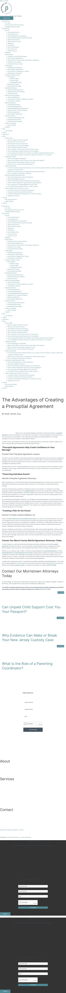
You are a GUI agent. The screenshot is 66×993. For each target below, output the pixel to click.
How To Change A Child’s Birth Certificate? (19, 173)
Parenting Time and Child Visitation (17, 56)
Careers (5, 197)
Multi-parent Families (13, 84)
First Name (25, 699)
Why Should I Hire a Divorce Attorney (18, 143)
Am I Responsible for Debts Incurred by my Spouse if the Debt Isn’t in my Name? (30, 155)
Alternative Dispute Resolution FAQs (15, 175)
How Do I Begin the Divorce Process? (18, 140)
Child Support (9, 65)
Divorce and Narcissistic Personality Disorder (20, 37)
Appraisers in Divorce (13, 195)
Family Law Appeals (10, 123)
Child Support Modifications (15, 69)
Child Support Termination (15, 73)
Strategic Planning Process (12, 26)
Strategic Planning (5, 769)
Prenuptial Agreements (14, 104)
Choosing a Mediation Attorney (16, 179)
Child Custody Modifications (15, 58)
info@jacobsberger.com (6, 826)
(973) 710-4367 (7, 825)
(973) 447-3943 (15, 16)
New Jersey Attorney (11, 199)
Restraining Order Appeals (15, 121)
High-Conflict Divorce (14, 39)
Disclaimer (32, 831)
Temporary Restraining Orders (16, 117)
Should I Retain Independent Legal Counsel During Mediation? (24, 182)
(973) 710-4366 (51, 565)
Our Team (8, 23)
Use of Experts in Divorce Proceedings (18, 145)
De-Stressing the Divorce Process (14, 25)
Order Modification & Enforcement (17, 36)
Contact (5, 203)
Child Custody (9, 54)
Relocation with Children (14, 62)
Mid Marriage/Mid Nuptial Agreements (18, 108)
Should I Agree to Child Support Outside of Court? (21, 162)
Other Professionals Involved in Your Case (16, 188)
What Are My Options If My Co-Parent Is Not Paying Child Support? (26, 160)
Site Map (38, 831)
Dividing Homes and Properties (16, 91)
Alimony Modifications (14, 97)
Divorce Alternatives (13, 47)
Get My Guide (33, 729)
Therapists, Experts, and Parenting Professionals (21, 190)
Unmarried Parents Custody (15, 64)
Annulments (11, 45)
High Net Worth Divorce (14, 41)
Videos (4, 132)
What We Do (6, 28)
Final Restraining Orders (14, 119)
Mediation (8, 52)
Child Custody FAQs (10, 166)
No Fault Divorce (12, 49)
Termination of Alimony (14, 101)
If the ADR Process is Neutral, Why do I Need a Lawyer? (23, 186)
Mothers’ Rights (14, 78)
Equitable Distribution (11, 88)
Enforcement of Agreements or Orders (18, 71)
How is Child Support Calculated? (17, 158)
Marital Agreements (10, 102)
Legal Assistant (9, 201)
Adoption (7, 127)
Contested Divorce (13, 34)
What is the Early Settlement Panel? (17, 147)
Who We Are (6, 21)
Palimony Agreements (14, 112)
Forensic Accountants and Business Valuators (20, 192)
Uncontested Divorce (13, 32)
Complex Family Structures (12, 75)
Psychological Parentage (14, 86)
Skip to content (4, 1)
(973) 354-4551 (8, 823)
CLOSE (5, 914)
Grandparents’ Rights (16, 82)
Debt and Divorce (12, 93)
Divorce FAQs (8, 138)
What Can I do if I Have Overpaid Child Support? (21, 164)
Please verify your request (29, 720)
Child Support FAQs (10, 156)
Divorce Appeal (12, 125)
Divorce (7, 30)
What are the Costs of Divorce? (16, 141)
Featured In (6, 134)
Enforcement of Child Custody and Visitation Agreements (23, 60)
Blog (4, 128)
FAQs (4, 136)
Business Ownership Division (15, 90)
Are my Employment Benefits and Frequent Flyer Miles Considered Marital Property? (31, 153)
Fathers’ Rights (14, 80)
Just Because (8, 130)
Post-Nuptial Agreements (15, 106)
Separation (11, 43)
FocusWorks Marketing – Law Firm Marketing (18, 837)
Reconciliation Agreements (15, 114)
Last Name (25, 706)
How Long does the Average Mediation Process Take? (22, 184)
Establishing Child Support (15, 67)
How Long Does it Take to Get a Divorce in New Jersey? (23, 149)
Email (24, 713)
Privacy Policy (45, 831)
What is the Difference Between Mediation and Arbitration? (24, 181)
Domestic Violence (10, 116)
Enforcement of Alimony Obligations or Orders (20, 99)
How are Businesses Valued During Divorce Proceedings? (23, 151)
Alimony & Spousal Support (12, 95)
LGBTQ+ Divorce (12, 51)
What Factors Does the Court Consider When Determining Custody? (26, 171)
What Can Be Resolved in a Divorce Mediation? (20, 177)
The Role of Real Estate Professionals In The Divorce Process (24, 193)
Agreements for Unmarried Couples (17, 110)
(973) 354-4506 (45, 589)
